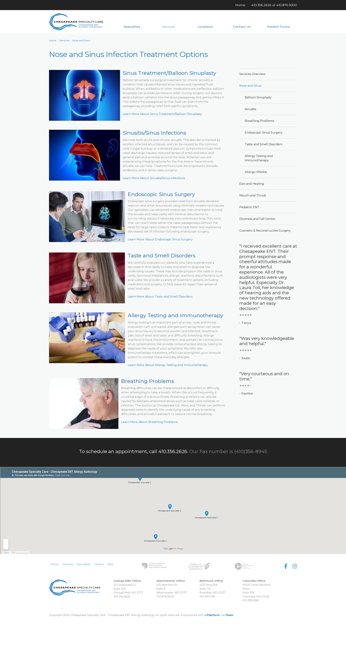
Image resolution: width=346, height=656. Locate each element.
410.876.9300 (286, 5)
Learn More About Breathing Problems (149, 422)
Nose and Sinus (81, 40)
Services (64, 40)
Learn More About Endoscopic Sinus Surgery (160, 239)
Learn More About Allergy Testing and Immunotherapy (168, 365)
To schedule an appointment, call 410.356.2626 (133, 451)
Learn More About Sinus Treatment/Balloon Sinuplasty (162, 114)
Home (52, 40)
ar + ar (218, 615)
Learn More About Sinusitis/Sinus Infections (154, 178)
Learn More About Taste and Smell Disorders (160, 296)
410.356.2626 (261, 5)
